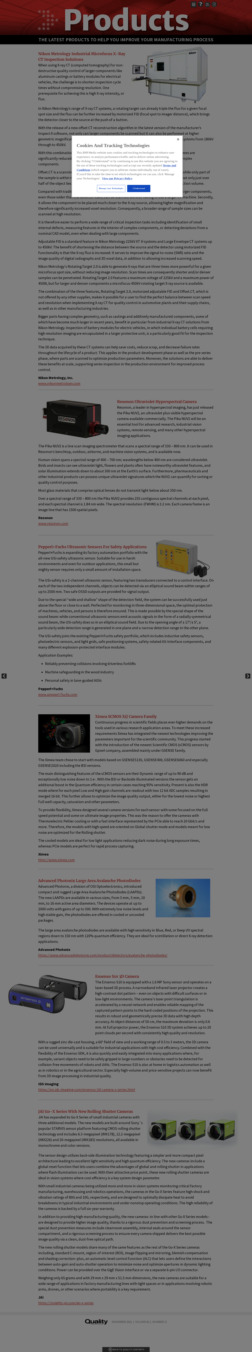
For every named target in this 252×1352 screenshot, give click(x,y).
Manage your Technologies (111, 188)
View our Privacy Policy (117, 178)
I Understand (139, 188)
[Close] (178, 139)
